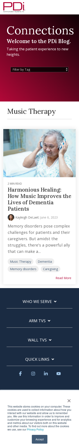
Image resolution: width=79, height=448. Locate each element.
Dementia (45, 261)
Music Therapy (20, 261)
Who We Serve (37, 301)
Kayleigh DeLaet (27, 217)
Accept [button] (40, 439)
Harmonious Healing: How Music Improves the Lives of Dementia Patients (39, 199)
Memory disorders (23, 269)
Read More (63, 278)
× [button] (69, 399)
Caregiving (50, 269)
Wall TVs (37, 340)
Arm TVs (37, 320)
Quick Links (37, 359)
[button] (72, 5)
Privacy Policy (35, 429)
